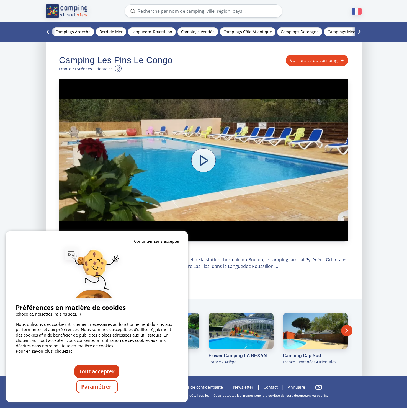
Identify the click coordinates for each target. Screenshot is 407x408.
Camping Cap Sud (302, 355)
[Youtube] (318, 387)
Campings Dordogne (300, 31)
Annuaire (296, 387)
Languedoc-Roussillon (152, 31)
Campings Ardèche (73, 31)
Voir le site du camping (314, 60)
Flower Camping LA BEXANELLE (241, 355)
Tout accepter (97, 371)
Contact (271, 387)
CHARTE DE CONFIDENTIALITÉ (200, 387)
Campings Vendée (198, 31)
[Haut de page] (387, 381)
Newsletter (243, 387)
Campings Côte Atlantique (247, 31)
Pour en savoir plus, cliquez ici (44, 351)
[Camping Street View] (67, 11)
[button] (203, 160)
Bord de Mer (111, 31)
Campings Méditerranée (350, 31)
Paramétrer (97, 386)
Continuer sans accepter (157, 241)
